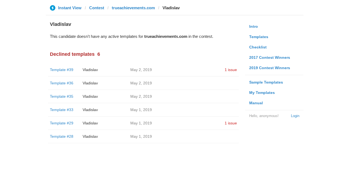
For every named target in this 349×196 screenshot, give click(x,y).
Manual (256, 103)
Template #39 (61, 70)
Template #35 (61, 96)
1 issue (231, 70)
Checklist (258, 47)
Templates (258, 37)
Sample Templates (266, 82)
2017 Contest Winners (269, 57)
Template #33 (61, 110)
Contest (96, 7)
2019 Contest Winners (269, 68)
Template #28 (61, 136)
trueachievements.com (133, 7)
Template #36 (61, 83)
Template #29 (61, 123)
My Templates (262, 92)
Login (295, 116)
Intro (253, 26)
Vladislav (90, 70)
